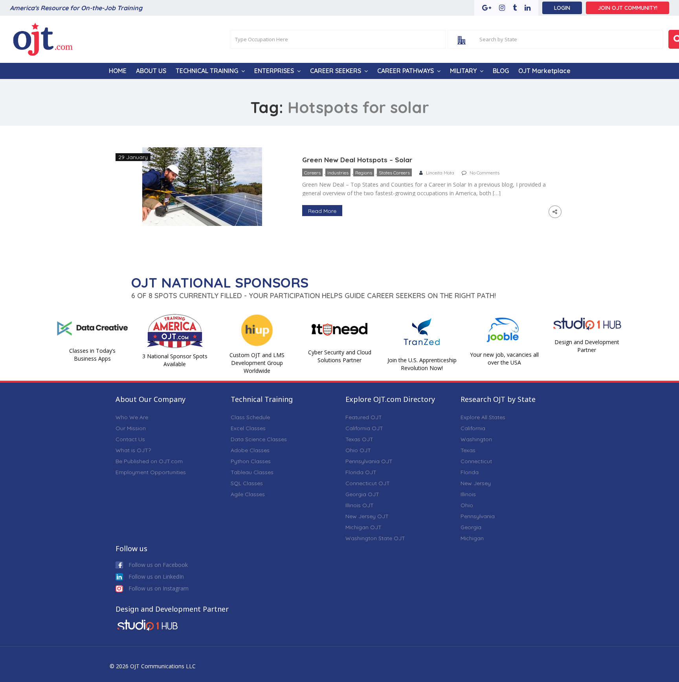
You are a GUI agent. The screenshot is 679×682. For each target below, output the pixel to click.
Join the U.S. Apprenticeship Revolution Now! (422, 364)
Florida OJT (360, 472)
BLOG (501, 71)
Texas (468, 450)
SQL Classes (247, 483)
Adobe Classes (250, 450)
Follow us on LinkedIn (155, 576)
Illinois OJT (359, 505)
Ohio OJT (358, 450)
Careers (312, 173)
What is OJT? (133, 450)
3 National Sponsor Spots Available (174, 360)
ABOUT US (151, 71)
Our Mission (131, 428)
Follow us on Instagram (158, 588)
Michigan (472, 538)
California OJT (364, 428)
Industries (338, 173)
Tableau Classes (252, 472)
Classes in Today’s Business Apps (92, 354)
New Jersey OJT (367, 516)
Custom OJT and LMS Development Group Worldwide (256, 362)
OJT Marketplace (544, 71)
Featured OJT (363, 417)
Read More (322, 210)
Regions (363, 173)
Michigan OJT (363, 527)
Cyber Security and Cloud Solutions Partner (339, 356)
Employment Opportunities (151, 472)
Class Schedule (250, 417)
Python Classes (251, 461)
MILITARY (463, 71)
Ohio (467, 505)
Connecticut (476, 461)
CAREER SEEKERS (335, 71)
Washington (476, 439)
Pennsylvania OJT (369, 461)
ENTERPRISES (274, 71)
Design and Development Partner (586, 346)
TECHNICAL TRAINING (207, 71)
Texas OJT (359, 439)
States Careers (394, 173)
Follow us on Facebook (157, 564)
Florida (470, 472)
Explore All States (483, 417)
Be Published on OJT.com (149, 461)
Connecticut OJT (367, 483)
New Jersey (476, 483)
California (473, 428)
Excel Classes (248, 428)
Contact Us (130, 439)
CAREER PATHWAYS (405, 71)
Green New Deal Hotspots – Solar (357, 160)
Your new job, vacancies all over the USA (504, 358)
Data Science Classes (259, 439)
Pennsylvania (478, 516)
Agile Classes (248, 494)
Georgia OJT (362, 494)
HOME (118, 71)
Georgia (471, 527)
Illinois (468, 494)
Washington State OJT (375, 538)
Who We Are (132, 417)
